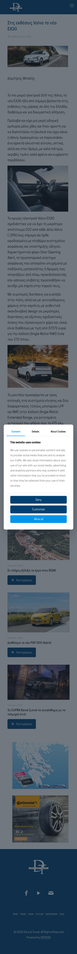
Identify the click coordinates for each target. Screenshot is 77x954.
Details (35, 431)
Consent (15, 431)
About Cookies (58, 431)
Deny (38, 500)
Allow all (38, 519)
